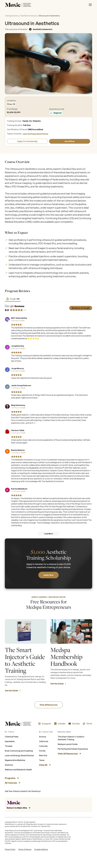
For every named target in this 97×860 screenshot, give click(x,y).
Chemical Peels (11, 736)
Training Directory (12, 16)
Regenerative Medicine (15, 760)
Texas (41, 760)
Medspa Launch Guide (67, 744)
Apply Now (48, 575)
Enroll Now (70, 141)
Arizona (42, 736)
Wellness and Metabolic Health (18, 769)
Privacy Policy (10, 849)
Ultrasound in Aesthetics (49, 16)
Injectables (10, 741)
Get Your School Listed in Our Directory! (23, 791)
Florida (42, 751)
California (43, 741)
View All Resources (48, 705)
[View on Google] (7, 319)
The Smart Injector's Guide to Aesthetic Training (71, 738)
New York (43, 755)
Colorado (43, 746)
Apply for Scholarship (27, 141)
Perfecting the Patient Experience (73, 749)
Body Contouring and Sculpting (19, 751)
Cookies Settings (41, 849)
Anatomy (9, 765)
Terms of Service (24, 849)
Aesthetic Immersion (28, 16)
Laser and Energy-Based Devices (35, 134)
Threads (8, 746)
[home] (18, 5)
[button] (90, 5)
